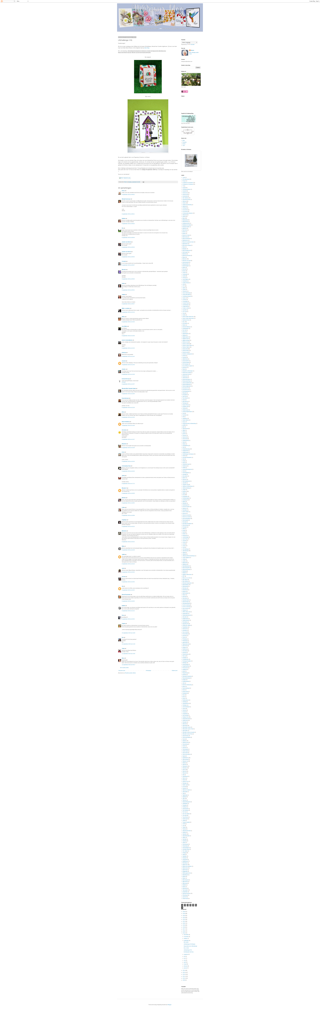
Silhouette (184, 725)
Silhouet (184, 723)
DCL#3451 (185, 323)
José (123, 568)
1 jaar (183, 177)
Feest (183, 399)
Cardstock (184, 281)
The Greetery (185, 810)
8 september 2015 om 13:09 (128, 393)
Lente (183, 544)
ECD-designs (185, 364)
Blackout (184, 253)
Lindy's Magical (186, 557)
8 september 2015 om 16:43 (128, 461)
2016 (184, 931)
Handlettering (185, 445)
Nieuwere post (121, 670)
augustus (186, 954)
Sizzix (183, 739)
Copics (184, 298)
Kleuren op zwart (186, 516)
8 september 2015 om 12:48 (128, 374)
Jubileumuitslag (186, 488)
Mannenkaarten (186, 567)
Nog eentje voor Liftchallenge (190, 946)
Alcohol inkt (185, 194)
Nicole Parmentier (126, 594)
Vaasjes (184, 832)
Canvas (184, 277)
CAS (183, 284)
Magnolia (184, 564)
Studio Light (185, 784)
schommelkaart (185, 706)
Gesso (183, 421)
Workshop (184, 888)
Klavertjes (184, 510)
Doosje (184, 355)
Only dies (184, 617)
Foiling (184, 408)
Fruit (183, 413)
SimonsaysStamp (186, 737)
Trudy (123, 648)
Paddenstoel (185, 618)
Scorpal (184, 711)
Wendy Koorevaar (126, 199)
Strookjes (184, 783)
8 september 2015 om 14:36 (128, 425)
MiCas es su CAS (186, 578)
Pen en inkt (185, 632)
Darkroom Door (186, 320)
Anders (184, 203)
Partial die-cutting (186, 625)
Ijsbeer (184, 477)
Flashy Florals (185, 404)
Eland (183, 369)
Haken (184, 443)
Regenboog (185, 672)
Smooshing (185, 744)
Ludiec (184, 561)
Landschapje (185, 537)
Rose (183, 696)
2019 (184, 925)
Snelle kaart (185, 750)
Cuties (183, 315)
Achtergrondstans (186, 189)
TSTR (183, 823)
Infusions (184, 479)
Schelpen (184, 705)
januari (185, 968)
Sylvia (123, 475)
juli (185, 956)
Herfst (183, 455)
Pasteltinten (185, 627)
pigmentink (185, 642)
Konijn (183, 530)
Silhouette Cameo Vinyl (187, 728)
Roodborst (184, 693)
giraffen (184, 425)
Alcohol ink (185, 192)
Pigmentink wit (185, 644)
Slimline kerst (185, 742)
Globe (183, 432)
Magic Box (184, 562)
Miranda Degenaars (187, 583)
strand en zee (185, 781)
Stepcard (184, 773)
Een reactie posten (124, 667)
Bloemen (184, 259)
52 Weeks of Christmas (187, 182)
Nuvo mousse (185, 608)
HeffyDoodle (185, 452)
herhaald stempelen (187, 457)
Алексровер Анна (126, 466)
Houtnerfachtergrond (187, 469)
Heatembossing (186, 449)
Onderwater (185, 613)
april (185, 962)
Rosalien (184, 142)
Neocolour (184, 598)
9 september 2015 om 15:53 (128, 581)
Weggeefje (184, 871)
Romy (123, 190)
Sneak (183, 745)
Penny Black (185, 633)
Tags (183, 798)
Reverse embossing (187, 684)
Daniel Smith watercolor (187, 316)
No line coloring (186, 605)
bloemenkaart (185, 262)
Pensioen (184, 635)
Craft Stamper (185, 304)
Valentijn (184, 839)
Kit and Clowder (186, 506)
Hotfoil (183, 467)
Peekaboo (184, 630)
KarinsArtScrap (125, 378)
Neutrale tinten (185, 600)
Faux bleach (185, 398)
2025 (184, 913)
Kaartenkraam (125, 398)
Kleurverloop (185, 525)
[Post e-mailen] (143, 181)
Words (183, 886)
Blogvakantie (185, 264)
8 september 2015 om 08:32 (128, 223)
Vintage (184, 852)
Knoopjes (184, 527)
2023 (184, 917)
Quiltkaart (184, 669)
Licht (183, 547)
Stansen (184, 764)
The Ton (184, 812)
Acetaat (184, 187)
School (184, 708)
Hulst (183, 471)
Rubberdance (185, 700)
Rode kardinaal (186, 688)
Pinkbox (184, 647)
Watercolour (185, 868)
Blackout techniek (186, 255)
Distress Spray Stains (187, 345)
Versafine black (185, 849)
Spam (183, 756)
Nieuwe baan (185, 601)
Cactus (184, 272)
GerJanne (124, 430)
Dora (123, 615)
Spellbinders (185, 757)
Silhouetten (185, 730)
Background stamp (186, 225)
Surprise (184, 788)
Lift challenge (185, 549)
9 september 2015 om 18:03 (128, 601)
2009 (184, 980)
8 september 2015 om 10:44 (128, 348)
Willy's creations (126, 308)
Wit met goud (185, 879)
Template (184, 805)
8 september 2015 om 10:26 (128, 321)
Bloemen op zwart (186, 260)
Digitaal (184, 335)
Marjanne (124, 443)
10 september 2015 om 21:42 (128, 644)
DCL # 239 (186, 948)
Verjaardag (185, 846)
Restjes (184, 679)
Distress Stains (185, 347)
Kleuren (184, 513)
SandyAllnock (185, 703)
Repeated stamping (186, 676)
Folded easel (185, 410)
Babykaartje (185, 219)
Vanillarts (184, 840)
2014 (184, 970)
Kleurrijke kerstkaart (187, 523)
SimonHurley (185, 735)
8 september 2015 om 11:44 (128, 356)
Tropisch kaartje (186, 822)
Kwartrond (184, 535)
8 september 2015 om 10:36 (128, 335)
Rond (183, 689)
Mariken (124, 497)
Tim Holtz (184, 815)
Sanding (184, 701)
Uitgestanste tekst (186, 830)
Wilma (123, 316)
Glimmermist (185, 428)
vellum (184, 842)
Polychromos (185, 654)
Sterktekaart (185, 776)
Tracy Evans (185, 817)
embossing (185, 377)
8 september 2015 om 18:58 (128, 515)
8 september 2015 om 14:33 (128, 417)
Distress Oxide (185, 343)
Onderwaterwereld (186, 615)
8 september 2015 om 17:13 (128, 483)
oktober (186, 938)
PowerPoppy (185, 664)
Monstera (184, 588)
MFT (183, 576)
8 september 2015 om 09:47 (128, 303)
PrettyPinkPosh (185, 666)
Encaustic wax (185, 389)
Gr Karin (124, 382)
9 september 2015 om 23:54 (128, 619)
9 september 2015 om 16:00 (128, 590)
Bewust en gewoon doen (188, 242)
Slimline (184, 740)
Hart (183, 447)
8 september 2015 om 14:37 (128, 439)
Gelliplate (184, 418)
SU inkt (184, 786)
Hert (183, 459)
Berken (184, 231)
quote (183, 671)
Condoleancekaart (186, 296)
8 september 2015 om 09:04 (128, 247)
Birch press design (186, 245)
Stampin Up (185, 761)
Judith (123, 554)
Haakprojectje (185, 440)
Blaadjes (184, 248)
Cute (183, 313)
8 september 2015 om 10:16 (128, 312)
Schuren (184, 710)
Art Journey (185, 211)
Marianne (124, 531)
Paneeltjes (184, 622)
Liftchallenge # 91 (188, 950)
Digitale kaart (185, 338)
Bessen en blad (186, 235)
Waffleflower (185, 861)
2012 (184, 974)
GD (183, 416)
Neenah (184, 596)
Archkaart (184, 208)
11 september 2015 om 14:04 (128, 653)
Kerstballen (185, 496)
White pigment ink (186, 873)
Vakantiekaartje (186, 835)
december (186, 934)
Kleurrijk (184, 522)
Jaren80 (184, 482)
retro (183, 683)
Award (183, 216)
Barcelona (184, 230)
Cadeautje (184, 274)
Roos (183, 695)
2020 (184, 923)
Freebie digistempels (187, 411)
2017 (184, 929)
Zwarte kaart (185, 898)
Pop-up (184, 655)
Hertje (183, 460)
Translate (192, 44)
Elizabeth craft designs (187, 371)
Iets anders (185, 476)
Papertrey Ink (185, 623)
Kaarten (184, 491)
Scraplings (184, 713)
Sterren (184, 778)
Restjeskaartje (185, 681)
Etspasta (184, 393)
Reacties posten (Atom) (130, 673)
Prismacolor (185, 667)
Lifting (183, 552)
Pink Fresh (184, 645)
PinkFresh (184, 649)
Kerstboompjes (185, 498)
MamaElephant (185, 566)
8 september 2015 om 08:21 (128, 214)
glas (183, 427)
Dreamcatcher (185, 360)
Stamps (184, 762)
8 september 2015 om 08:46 (128, 237)
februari (186, 966)
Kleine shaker (185, 511)
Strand (184, 779)
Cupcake (184, 309)
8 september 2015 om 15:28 (128, 447)
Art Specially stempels (187, 213)
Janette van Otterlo (126, 242)
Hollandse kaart (186, 464)
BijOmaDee (185, 243)
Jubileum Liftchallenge (187, 486)
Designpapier (185, 328)
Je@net (124, 361)
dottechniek (185, 359)
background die (186, 223)
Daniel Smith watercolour (188, 318)
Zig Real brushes (186, 893)
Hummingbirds (185, 472)
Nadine (123, 605)
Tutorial (184, 829)
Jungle (184, 489)
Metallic (184, 572)
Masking (184, 571)
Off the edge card (186, 611)
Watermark (184, 869)
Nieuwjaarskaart (186, 603)
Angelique (124, 519)
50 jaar (184, 180)
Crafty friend (185, 306)
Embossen (184, 376)
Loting (183, 559)
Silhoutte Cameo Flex (187, 734)
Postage (184, 657)
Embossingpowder (186, 386)
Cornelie (124, 261)
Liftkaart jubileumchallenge (188, 555)
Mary (123, 658)
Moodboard (185, 589)
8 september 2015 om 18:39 (128, 493)
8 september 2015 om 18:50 (128, 503)
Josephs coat (185, 484)
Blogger (169, 1004)
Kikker (183, 501)
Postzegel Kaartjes (186, 661)
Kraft (183, 532)
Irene (123, 452)
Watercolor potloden (187, 866)
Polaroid (184, 652)
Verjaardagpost (185, 847)
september (186, 940)
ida (122, 586)
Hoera (183, 462)
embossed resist (186, 374)
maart (185, 964)
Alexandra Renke (186, 199)
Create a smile (185, 308)
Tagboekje (184, 795)
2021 (184, 921)
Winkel (184, 876)
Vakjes (184, 837)
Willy (123, 546)
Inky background (186, 481)
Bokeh (183, 267)
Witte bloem (185, 881)
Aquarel (184, 206)
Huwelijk (184, 474)
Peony (183, 637)
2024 (184, 915)
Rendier (184, 674)
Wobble (184, 885)
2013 (184, 972)
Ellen (123, 412)
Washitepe (184, 862)
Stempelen (184, 766)
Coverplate (185, 301)
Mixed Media (185, 584)
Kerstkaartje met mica (189, 952)
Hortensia (184, 466)
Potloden (184, 662)
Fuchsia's (184, 415)
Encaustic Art (185, 387)
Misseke (124, 269)
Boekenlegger (185, 265)
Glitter (183, 430)
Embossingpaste (186, 384)
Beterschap (185, 236)
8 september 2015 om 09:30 (128, 279)
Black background (186, 250)
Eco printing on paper (187, 365)
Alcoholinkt (185, 196)
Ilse (123, 637)
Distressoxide (185, 350)
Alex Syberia (185, 197)
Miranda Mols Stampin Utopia (129, 388)
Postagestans (185, 659)
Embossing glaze (186, 379)
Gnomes (184, 435)
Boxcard (184, 269)
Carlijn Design (185, 282)
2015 (184, 933)
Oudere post (174, 670)
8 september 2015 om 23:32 (128, 572)
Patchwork (184, 628)
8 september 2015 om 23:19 (128, 563)
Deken (184, 325)
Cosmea (184, 299)
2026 (184, 911)
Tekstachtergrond (186, 801)
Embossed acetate (186, 372)
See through (185, 715)
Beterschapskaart (186, 238)
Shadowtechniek (186, 718)
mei (185, 960)
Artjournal (184, 214)
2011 (184, 976)
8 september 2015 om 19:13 (128, 526)
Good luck (184, 437)
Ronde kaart (185, 691)
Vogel (183, 854)
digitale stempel (186, 340)
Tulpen (184, 827)
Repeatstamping (186, 678)
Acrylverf (184, 191)
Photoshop (184, 640)
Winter (183, 878)
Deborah (124, 352)
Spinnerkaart (185, 759)
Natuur (184, 594)
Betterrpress (185, 240)
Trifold (183, 820)
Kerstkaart (184, 499)
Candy (184, 275)
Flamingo (184, 403)
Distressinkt (185, 348)
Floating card (185, 406)
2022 (184, 919)
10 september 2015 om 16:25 (128, 633)
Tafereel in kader (186, 790)
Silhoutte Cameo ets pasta (188, 732)
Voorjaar (184, 857)
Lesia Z (184, 545)
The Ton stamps (186, 813)
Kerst (183, 494)
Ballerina (184, 228)
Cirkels (184, 289)
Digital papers (185, 337)
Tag (183, 793)
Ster (183, 774)
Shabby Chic (185, 717)
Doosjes (184, 357)
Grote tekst (184, 438)
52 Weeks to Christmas (187, 184)
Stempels (184, 767)
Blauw (183, 257)
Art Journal (184, 209)
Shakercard (185, 720)
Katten (183, 493)
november (186, 936)
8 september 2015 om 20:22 (128, 541)
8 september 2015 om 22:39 (128, 550)
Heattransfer (185, 450)
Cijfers (183, 287)
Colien (123, 507)
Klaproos (184, 508)
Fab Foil (184, 396)
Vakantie (184, 834)
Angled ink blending (187, 204)
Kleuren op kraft (186, 515)
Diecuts (184, 331)
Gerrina (123, 576)
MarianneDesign (186, 569)
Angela (123, 623)
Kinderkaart (185, 505)
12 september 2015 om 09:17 (128, 664)
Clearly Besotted (186, 294)
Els (122, 228)
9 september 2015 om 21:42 (128, 610)
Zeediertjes (185, 891)
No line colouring (186, 606)
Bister (183, 247)
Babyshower (185, 221)
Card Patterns (185, 279)
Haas (183, 442)
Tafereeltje (184, 791)
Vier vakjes (185, 851)
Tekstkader (184, 803)
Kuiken (184, 533)
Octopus (184, 610)
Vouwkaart (184, 859)
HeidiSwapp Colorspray (187, 454)
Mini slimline (185, 581)
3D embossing (185, 179)
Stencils (184, 771)
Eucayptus (184, 394)
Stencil (184, 769)
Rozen (184, 698)
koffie (183, 528)
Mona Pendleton (125, 421)
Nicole (183, 143)
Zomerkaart (185, 895)
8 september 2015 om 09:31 (128, 290)
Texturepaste (185, 808)
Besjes (184, 233)
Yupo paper (185, 890)
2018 (184, 927)
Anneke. (124, 369)
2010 (184, 978)
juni (185, 958)
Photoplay (184, 639)
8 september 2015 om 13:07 (128, 384)
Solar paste (185, 752)
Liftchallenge (185, 550)
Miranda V (124, 488)
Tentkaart (184, 806)
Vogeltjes (184, 856)
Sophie (123, 294)
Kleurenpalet (185, 520)
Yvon (183, 145)
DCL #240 (186, 942)
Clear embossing (186, 292)
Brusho (184, 270)
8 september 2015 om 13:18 (128, 407)
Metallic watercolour (187, 574)
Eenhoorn (184, 367)
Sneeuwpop (185, 749)
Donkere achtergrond (187, 354)
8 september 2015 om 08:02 (128, 194)
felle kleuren (185, 401)
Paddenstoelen (185, 620)
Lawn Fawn (185, 538)
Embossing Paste (186, 381)
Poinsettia (184, 650)
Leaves (184, 542)
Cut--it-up (184, 311)
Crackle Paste (185, 303)
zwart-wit (184, 896)
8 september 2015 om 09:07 (128, 265)
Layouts (184, 540)
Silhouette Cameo (186, 727)
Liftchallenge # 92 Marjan (189, 944)
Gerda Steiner (185, 420)
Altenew (184, 201)
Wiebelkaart (185, 874)
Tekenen (184, 800)
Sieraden (184, 722)
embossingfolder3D (186, 382)
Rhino (183, 686)
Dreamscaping (185, 362)
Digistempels (185, 333)
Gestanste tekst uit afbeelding (189, 423)
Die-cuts (184, 330)
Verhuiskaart (185, 844)
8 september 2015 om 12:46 (128, 364)
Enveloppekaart (186, 391)
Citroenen (184, 291)
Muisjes (184, 591)
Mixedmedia (185, 586)
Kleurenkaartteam (186, 518)
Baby (183, 218)
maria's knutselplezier (127, 340)
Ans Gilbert (124, 326)
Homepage (148, 670)
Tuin (183, 825)
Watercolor (184, 864)
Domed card (185, 352)
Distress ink (185, 342)
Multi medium (185, 593)
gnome (184, 433)
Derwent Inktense (186, 326)
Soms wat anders (186, 754)
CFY (183, 286)
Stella (123, 283)
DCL (183, 321)
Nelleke (123, 218)
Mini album (185, 579)
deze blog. (147, 48)
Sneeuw (184, 747)
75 (183, 186)
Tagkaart (184, 796)
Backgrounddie (185, 226)
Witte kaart (184, 883)
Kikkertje (184, 503)
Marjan (192, 50)
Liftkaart (184, 554)
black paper (185, 252)
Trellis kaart (185, 818)
